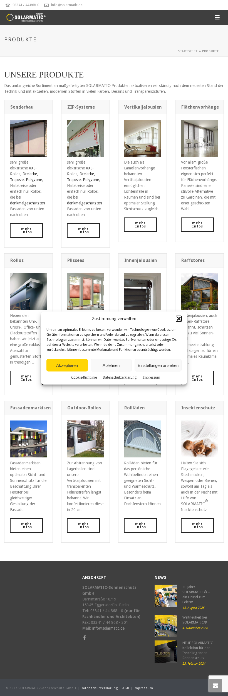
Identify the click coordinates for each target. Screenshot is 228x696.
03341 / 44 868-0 (26, 5)
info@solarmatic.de (67, 5)
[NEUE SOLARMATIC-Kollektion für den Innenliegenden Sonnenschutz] (166, 651)
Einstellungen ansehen (158, 365)
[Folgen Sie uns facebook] (84, 637)
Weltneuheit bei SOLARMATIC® (194, 619)
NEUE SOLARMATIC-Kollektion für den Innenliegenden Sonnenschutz (198, 650)
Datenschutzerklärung (120, 377)
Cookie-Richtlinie (84, 377)
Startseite (188, 51)
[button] (179, 318)
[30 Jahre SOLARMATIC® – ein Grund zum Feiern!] (166, 596)
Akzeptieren (67, 365)
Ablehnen (111, 365)
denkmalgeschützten (27, 203)
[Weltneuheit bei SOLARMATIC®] (166, 626)
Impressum (151, 377)
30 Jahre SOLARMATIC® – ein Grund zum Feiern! (196, 594)
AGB (125, 688)
